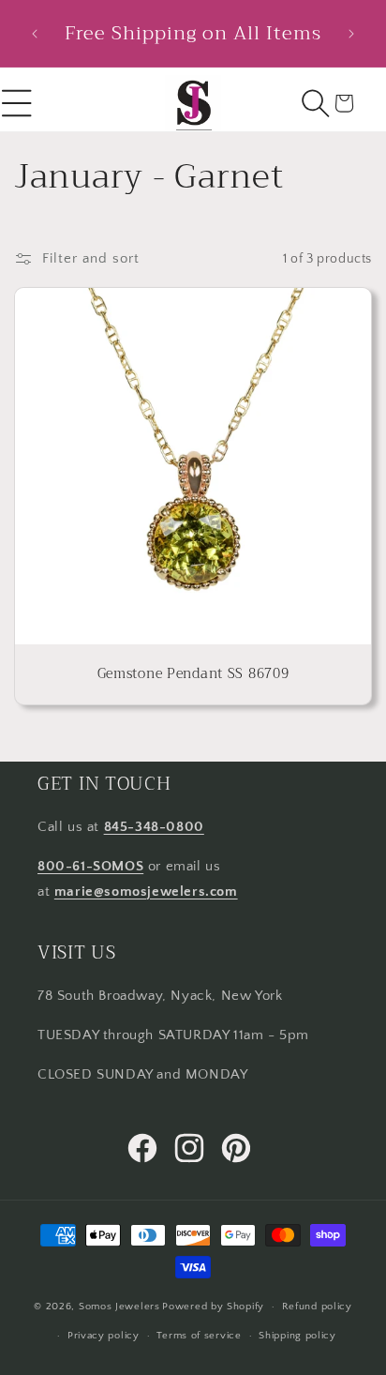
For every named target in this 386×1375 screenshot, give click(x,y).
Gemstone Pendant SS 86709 (193, 674)
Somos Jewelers (119, 1306)
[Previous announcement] (34, 33)
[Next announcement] (351, 33)
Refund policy (317, 1306)
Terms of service (198, 1335)
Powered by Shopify (213, 1306)
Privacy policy (103, 1335)
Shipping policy (297, 1335)
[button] (316, 103)
